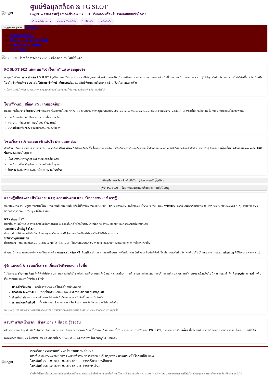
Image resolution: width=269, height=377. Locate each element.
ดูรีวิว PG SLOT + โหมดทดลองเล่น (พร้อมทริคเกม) (130, 187)
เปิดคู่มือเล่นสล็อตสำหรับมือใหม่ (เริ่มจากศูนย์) (128, 180)
